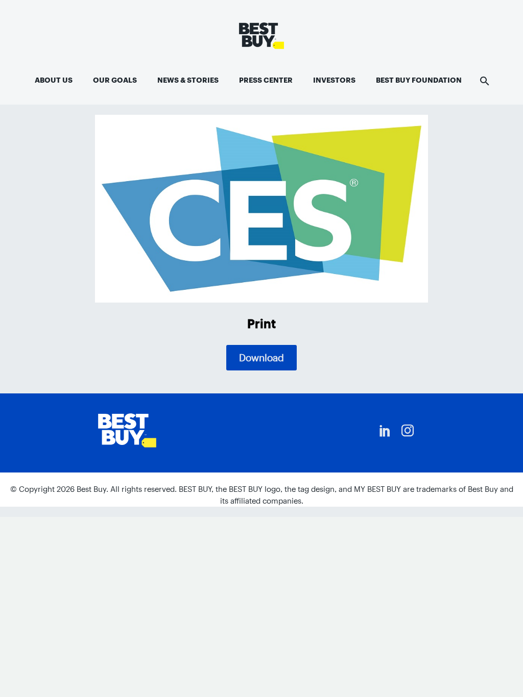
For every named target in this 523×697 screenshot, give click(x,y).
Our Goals (115, 80)
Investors (334, 80)
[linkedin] (385, 431)
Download (261, 358)
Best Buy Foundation (419, 80)
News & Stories (188, 80)
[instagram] (407, 431)
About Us (54, 80)
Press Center (266, 80)
